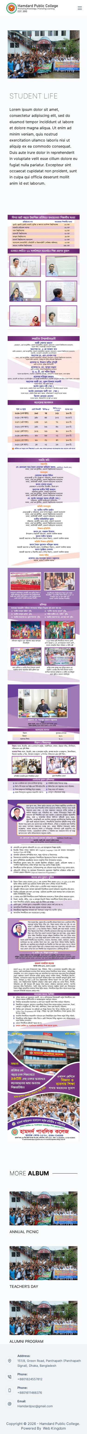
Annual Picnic (24, 1231)
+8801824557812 (29, 1379)
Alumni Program (26, 1341)
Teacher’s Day (24, 1286)
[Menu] (80, 8)
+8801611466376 (29, 1392)
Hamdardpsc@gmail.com (35, 1406)
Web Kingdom (54, 1428)
